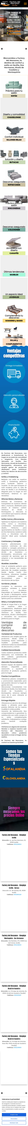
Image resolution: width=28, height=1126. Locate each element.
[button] (2, 49)
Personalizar (14, 1118)
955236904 (17, 844)
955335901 (17, 995)
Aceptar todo (14, 1114)
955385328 (17, 894)
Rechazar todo (14, 1123)
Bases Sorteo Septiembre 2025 (14, 8)
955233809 (17, 1047)
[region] (14, 1111)
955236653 (17, 945)
